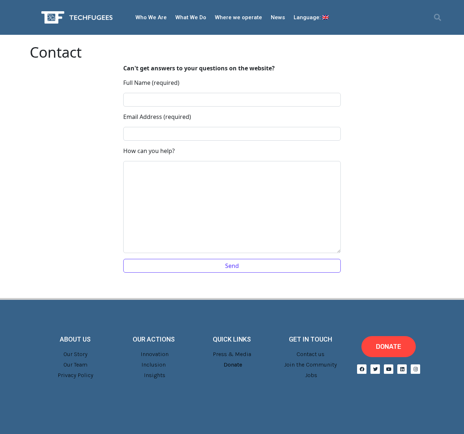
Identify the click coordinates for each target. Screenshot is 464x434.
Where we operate (238, 17)
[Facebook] (361, 369)
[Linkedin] (402, 369)
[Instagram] (415, 369)
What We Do (190, 17)
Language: (308, 17)
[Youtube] (388, 369)
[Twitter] (375, 369)
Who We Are (151, 17)
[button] (437, 17)
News (278, 17)
